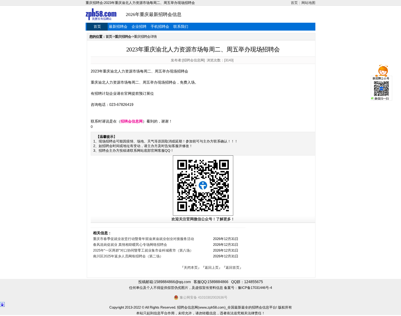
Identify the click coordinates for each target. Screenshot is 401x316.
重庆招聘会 (123, 36)
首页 (294, 3)
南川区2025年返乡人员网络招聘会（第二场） (128, 256)
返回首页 (232, 267)
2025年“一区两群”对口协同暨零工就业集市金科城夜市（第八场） (143, 250)
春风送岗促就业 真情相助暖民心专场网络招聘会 (130, 244)
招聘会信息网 (131, 121)
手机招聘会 (160, 26)
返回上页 (212, 267)
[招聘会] (101, 14)
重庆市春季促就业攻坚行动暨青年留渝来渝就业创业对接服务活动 (143, 239)
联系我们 (180, 26)
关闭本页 (191, 267)
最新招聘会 (118, 26)
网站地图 (308, 3)
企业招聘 (139, 26)
